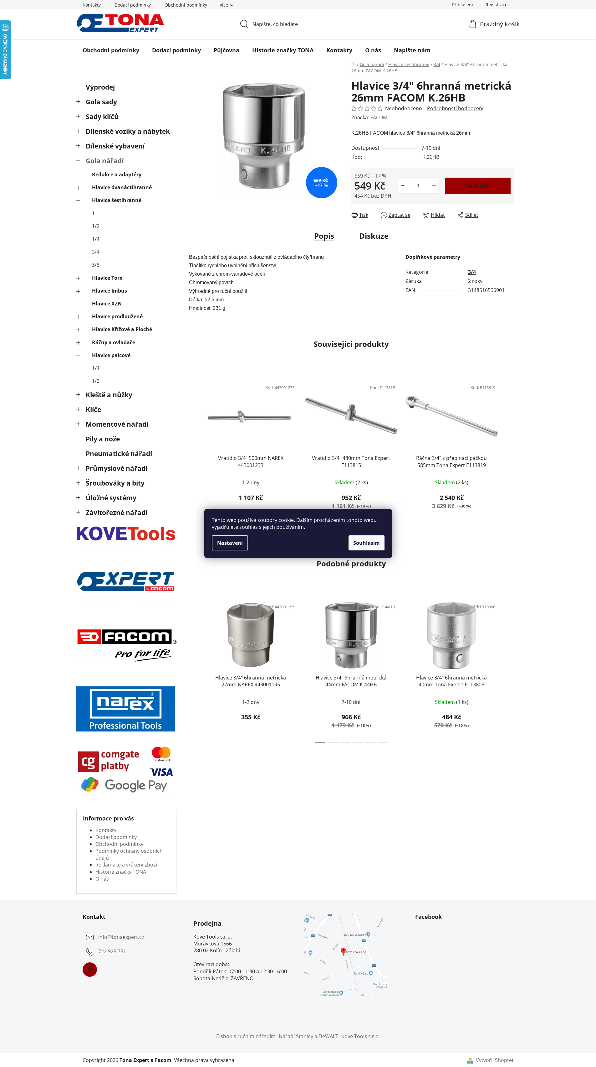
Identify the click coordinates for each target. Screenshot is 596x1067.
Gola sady (101, 101)
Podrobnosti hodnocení (455, 108)
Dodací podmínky (133, 5)
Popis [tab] (324, 236)
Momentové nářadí (117, 424)
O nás (102, 878)
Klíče (93, 409)
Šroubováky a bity (115, 483)
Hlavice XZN (107, 303)
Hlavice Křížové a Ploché (122, 329)
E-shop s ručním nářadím (246, 1036)
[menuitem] (110, 50)
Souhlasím (366, 542)
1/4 (95, 239)
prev (194, 450)
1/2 (95, 226)
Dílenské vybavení (115, 146)
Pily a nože (103, 439)
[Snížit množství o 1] (402, 186)
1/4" (96, 368)
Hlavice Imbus (109, 290)
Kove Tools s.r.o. (360, 1036)
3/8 (95, 264)
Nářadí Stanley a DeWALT (308, 1036)
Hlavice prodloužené (117, 316)
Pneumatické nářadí (119, 453)
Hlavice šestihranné (116, 200)
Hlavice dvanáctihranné (122, 187)
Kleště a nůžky (109, 394)
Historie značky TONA (120, 871)
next (509, 450)
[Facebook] (90, 969)
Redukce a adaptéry (116, 174)
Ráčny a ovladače (113, 342)
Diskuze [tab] (374, 236)
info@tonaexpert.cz (121, 937)
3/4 (95, 251)
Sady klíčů (102, 116)
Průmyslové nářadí (116, 468)
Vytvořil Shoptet (495, 1060)
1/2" (96, 380)
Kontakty (92, 5)
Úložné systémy (111, 497)
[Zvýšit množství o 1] (434, 186)
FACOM (378, 117)
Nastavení (230, 542)
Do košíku (477, 185)
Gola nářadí (105, 160)
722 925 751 (112, 951)
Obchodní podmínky (186, 5)
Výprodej (100, 87)
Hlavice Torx (107, 277)
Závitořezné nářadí (116, 512)
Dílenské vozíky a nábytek (128, 131)
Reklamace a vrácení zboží (126, 864)
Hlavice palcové (111, 355)
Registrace (496, 5)
